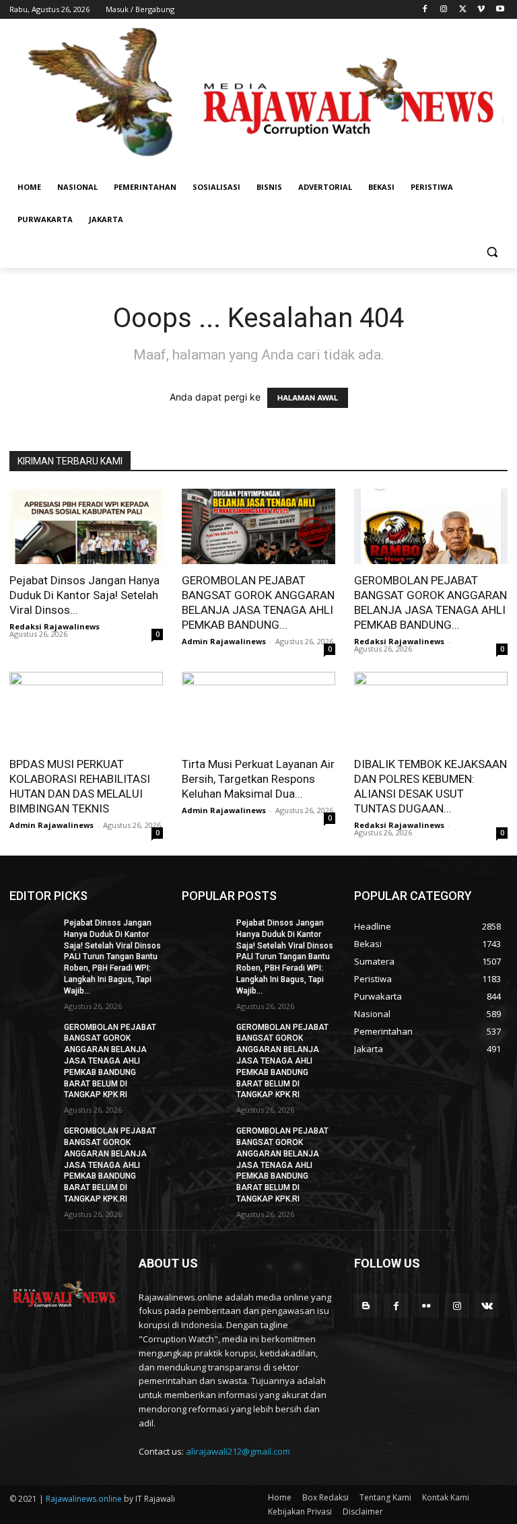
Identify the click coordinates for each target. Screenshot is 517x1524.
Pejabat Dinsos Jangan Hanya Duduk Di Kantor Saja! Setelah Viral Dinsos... (84, 595)
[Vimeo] (481, 10)
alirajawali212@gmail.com (238, 1451)
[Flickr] (426, 1305)
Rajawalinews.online (84, 1498)
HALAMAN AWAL (307, 398)
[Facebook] (425, 10)
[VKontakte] (487, 1305)
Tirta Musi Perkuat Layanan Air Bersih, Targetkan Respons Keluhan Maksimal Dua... (258, 778)
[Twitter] (463, 10)
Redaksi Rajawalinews (54, 626)
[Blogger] (366, 1305)
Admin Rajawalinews (224, 641)
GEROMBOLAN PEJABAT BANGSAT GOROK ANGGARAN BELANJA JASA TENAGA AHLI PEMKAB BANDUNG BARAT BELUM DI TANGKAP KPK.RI (110, 1165)
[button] (492, 252)
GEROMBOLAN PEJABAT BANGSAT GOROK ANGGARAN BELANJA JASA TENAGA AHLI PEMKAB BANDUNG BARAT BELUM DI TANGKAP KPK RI (110, 1061)
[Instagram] (444, 10)
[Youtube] (500, 10)
